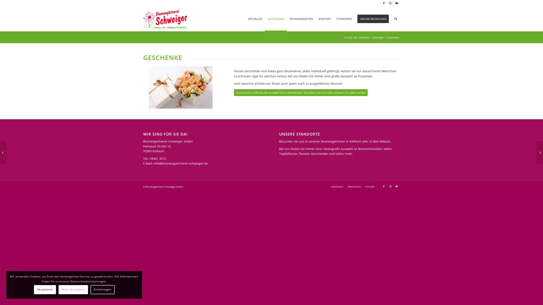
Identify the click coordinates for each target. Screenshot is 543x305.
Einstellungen (102, 289)
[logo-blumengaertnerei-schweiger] (165, 18)
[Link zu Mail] (396, 3)
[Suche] (396, 18)
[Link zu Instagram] (390, 3)
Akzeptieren (45, 289)
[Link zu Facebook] (384, 3)
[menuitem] (255, 18)
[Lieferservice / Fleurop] (3, 152)
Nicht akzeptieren (73, 289)
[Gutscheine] (539, 152)
